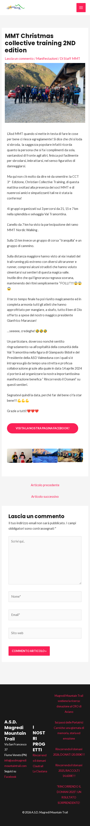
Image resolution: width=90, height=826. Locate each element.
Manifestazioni (46, 58)
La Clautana (40, 771)
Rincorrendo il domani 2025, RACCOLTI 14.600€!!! (68, 770)
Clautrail (38, 766)
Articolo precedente (45, 485)
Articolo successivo (45, 496)
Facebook (10, 776)
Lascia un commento (19, 58)
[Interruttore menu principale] (81, 7)
